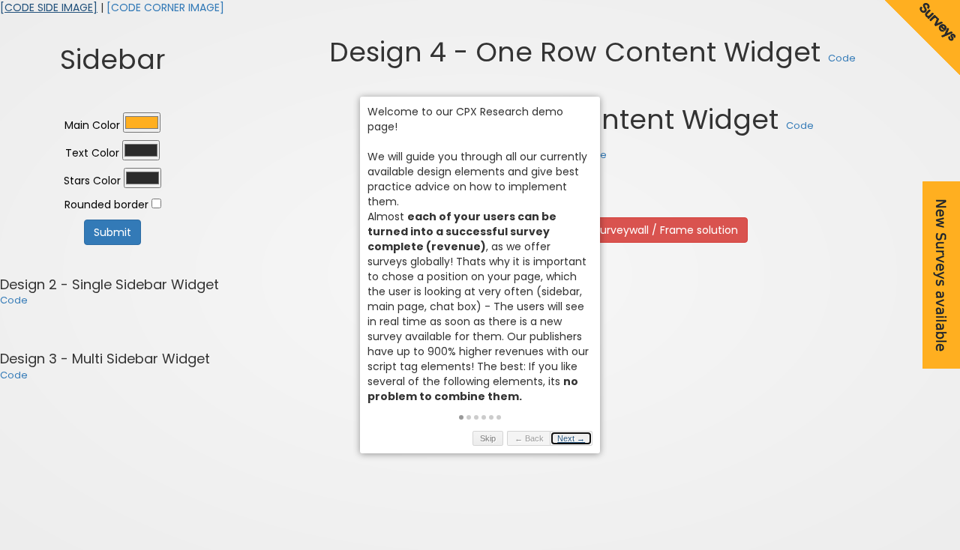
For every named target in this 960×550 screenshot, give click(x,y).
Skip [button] (488, 438)
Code (14, 300)
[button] (461, 417)
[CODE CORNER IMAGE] (165, 7)
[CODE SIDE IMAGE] (49, 7)
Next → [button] (571, 438)
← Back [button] (529, 438)
